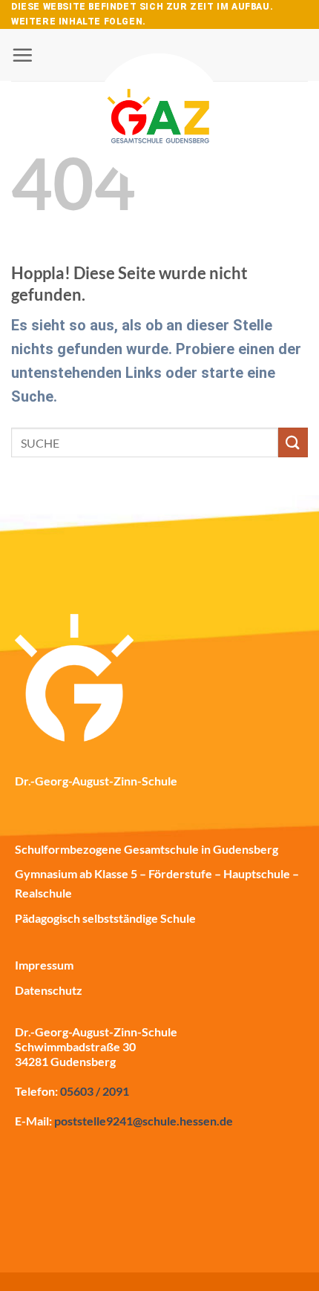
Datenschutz (48, 990)
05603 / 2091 (94, 1091)
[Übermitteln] (293, 442)
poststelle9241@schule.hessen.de (143, 1121)
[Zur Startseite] (159, 79)
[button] (22, 55)
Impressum (44, 965)
